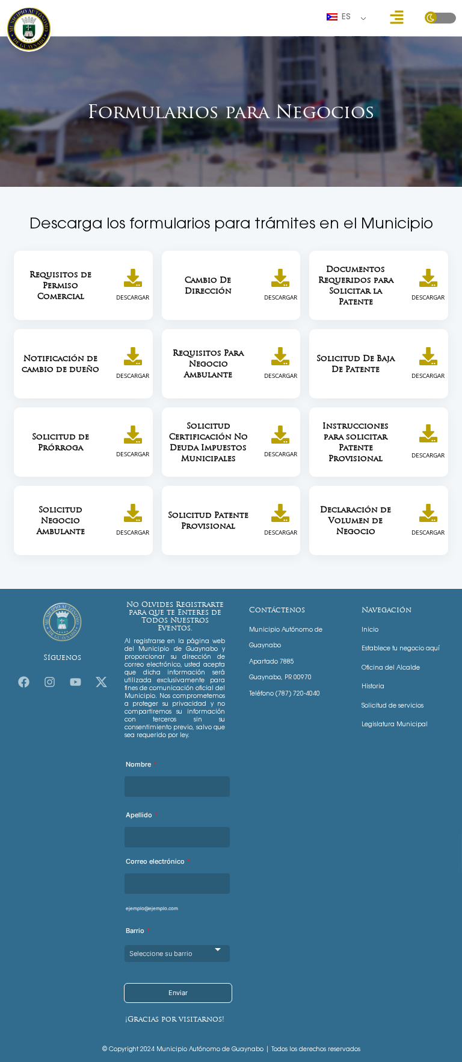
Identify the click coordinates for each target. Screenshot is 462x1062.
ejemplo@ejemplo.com (152, 908)
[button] (396, 18)
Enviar (178, 992)
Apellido (142, 815)
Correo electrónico (158, 861)
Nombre (141, 764)
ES (345, 17)
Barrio (138, 930)
